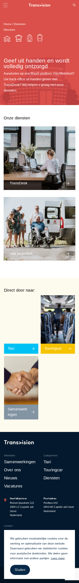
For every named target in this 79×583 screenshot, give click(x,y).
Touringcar (53, 470)
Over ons (12, 470)
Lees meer (58, 558)
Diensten (52, 478)
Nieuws (10, 478)
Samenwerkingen (20, 462)
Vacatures (13, 486)
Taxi (47, 462)
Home (8, 24)
